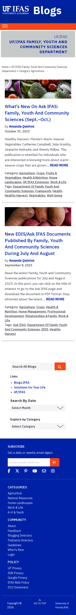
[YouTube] (34, 471)
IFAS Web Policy (18, 582)
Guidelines (14, 545)
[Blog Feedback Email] (44, 471)
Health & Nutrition (35, 177)
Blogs (47, 10)
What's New (16, 550)
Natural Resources (20, 498)
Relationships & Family (41, 316)
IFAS (65, 607)
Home (5, 67)
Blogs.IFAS (22, 382)
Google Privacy (17, 577)
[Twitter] (17, 471)
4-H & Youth (16, 512)
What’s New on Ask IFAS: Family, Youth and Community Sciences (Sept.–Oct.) (37, 112)
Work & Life (58, 182)
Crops (40, 173)
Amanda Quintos (21, 126)
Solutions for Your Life (30, 387)
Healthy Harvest (16, 195)
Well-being (54, 195)
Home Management (32, 311)
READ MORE (59, 165)
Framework (43, 191)
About (12, 526)
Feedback (14, 531)
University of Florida (62, 605)
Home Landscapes (20, 503)
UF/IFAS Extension (36, 182)
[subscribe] (54, 462)
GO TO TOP (40, 603)
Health (57, 191)
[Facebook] (9, 471)
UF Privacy (15, 568)
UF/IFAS (19, 392)
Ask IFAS (19, 325)
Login (11, 554)
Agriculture (27, 173)
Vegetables (37, 195)
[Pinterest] (25, 471)
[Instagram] (53, 471)
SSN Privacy (16, 573)
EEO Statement (18, 587)
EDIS (45, 329)
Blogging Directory (20, 535)
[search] (60, 366)
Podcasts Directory (20, 540)
